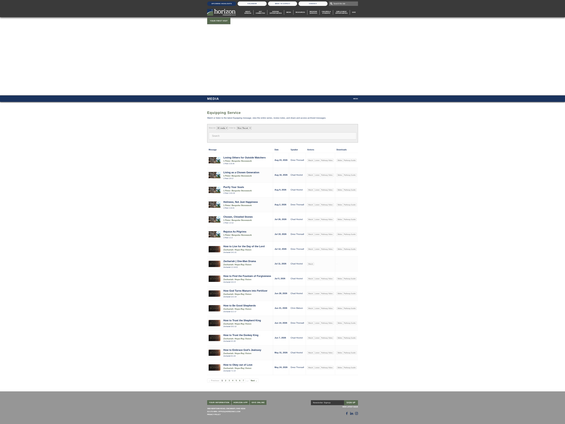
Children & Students (326, 12)
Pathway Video (327, 160)
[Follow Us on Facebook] (346, 413)
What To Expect (282, 3)
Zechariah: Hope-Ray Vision (237, 250)
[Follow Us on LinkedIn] (351, 413)
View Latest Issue (350, 407)
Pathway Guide (350, 160)
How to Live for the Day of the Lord (244, 246)
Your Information (219, 403)
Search (216, 136)
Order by (232, 128)
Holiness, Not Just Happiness (240, 202)
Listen (317, 160)
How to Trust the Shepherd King (242, 320)
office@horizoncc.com (229, 411)
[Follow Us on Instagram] (356, 413)
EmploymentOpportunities (341, 12)
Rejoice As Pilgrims (234, 231)
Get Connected (260, 12)
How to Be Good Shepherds (239, 305)
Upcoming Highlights (221, 3)
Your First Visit (219, 21)
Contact (313, 3)
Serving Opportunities (276, 12)
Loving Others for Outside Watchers (244, 157)
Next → (254, 380)
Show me (212, 128)
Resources (300, 12)
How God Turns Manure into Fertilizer (245, 290)
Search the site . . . (340, 4)
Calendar (252, 3)
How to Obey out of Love (237, 364)
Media (288, 12)
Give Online (258, 403)
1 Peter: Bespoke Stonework (237, 161)
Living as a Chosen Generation (241, 172)
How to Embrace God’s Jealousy (242, 350)
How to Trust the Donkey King (240, 335)
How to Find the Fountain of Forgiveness (247, 276)
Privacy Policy (214, 414)
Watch (310, 160)
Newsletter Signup (322, 403)
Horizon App (241, 403)
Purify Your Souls (233, 187)
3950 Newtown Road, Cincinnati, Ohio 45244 (226, 408)
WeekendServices (313, 12)
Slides (340, 160)
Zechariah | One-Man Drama (239, 261)
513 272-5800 (212, 411)
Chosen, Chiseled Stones (238, 216)
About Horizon (247, 12)
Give (354, 12)
